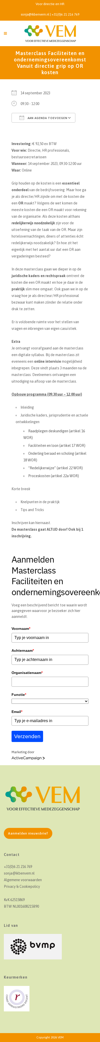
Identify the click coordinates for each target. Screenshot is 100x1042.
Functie (19, 695)
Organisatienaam (27, 673)
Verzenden (27, 736)
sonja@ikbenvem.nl (35, 14)
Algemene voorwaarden (23, 880)
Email (17, 712)
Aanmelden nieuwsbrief (28, 833)
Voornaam (21, 629)
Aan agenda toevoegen (47, 118)
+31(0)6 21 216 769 (65, 14)
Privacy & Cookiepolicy (22, 886)
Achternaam (23, 650)
